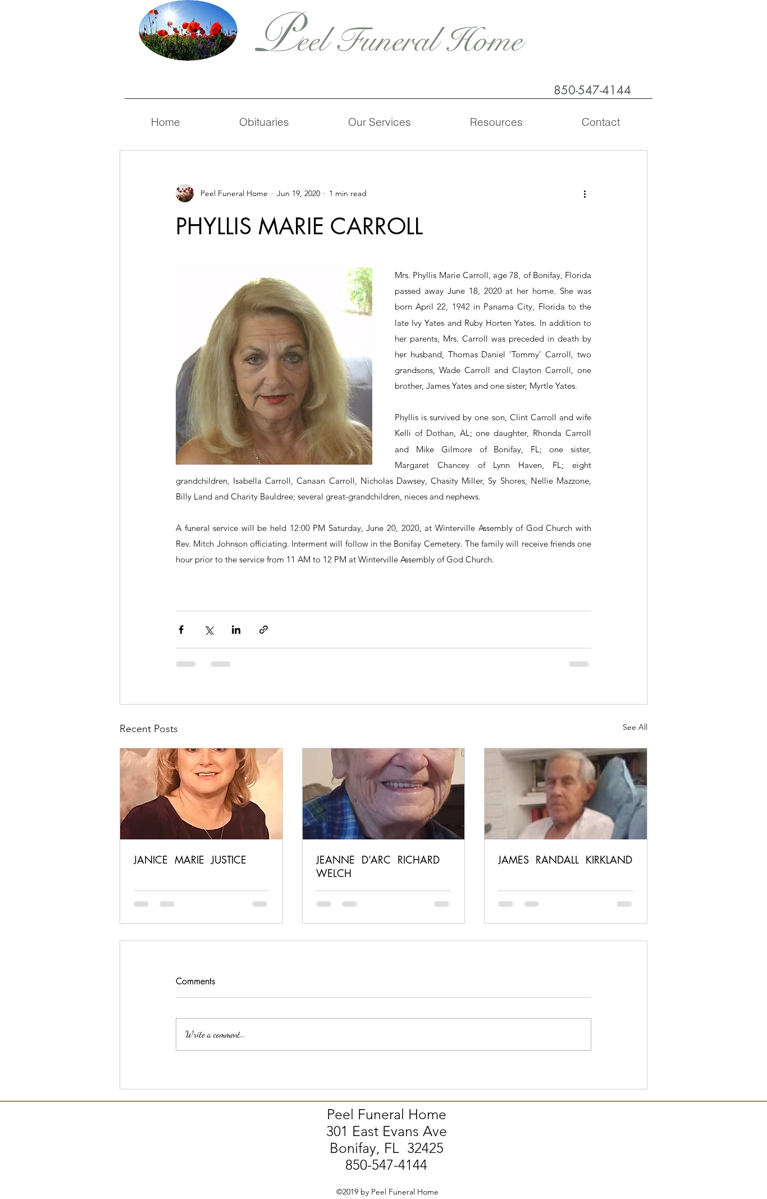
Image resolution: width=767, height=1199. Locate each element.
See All (635, 727)
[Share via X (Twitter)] (208, 629)
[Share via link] (263, 629)
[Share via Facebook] (181, 629)
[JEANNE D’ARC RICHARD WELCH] (384, 793)
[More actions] (584, 193)
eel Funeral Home (409, 41)
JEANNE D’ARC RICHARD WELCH (379, 866)
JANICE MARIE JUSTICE (190, 859)
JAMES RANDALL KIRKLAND (565, 859)
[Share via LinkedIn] (236, 629)
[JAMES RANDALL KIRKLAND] (566, 793)
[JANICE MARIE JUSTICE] (201, 793)
